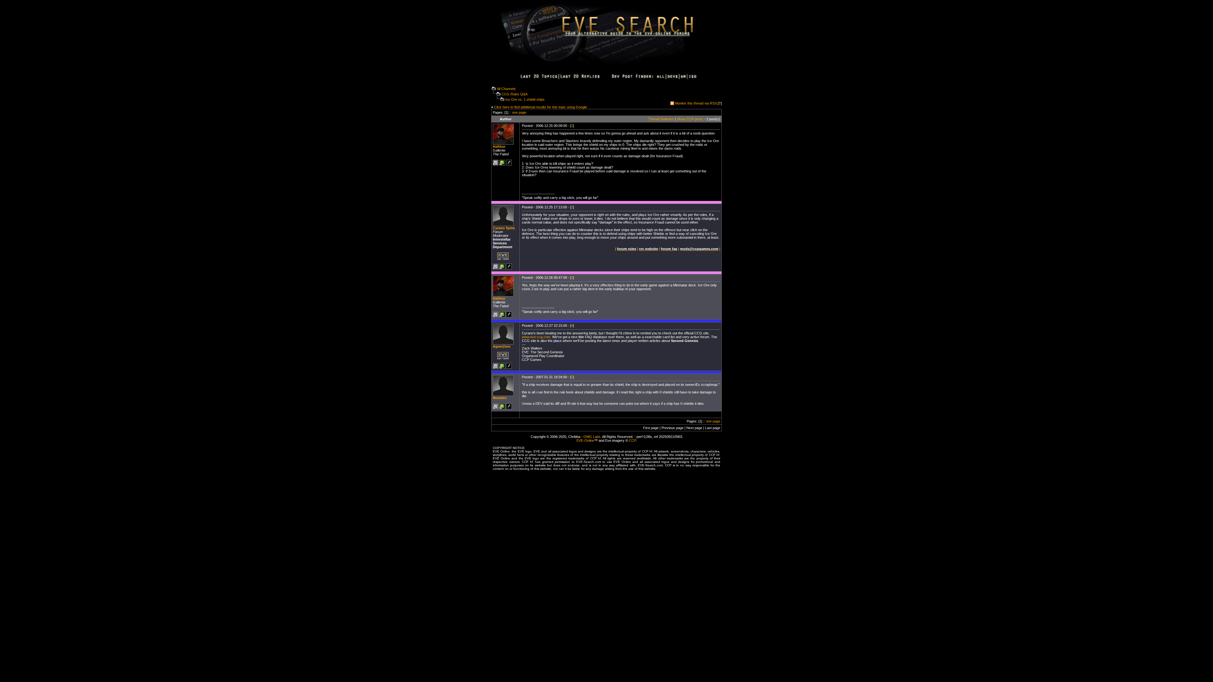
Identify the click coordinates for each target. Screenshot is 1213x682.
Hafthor (499, 146)
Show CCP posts (690, 119)
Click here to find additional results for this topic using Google (540, 107)
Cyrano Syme (504, 228)
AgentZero (501, 346)
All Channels (506, 89)
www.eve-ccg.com (536, 337)
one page (519, 112)
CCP (632, 440)
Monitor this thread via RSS (696, 103)
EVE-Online (585, 440)
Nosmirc (500, 398)
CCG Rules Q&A (515, 94)
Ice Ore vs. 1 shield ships (525, 99)
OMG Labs (591, 437)
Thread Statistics (661, 119)
